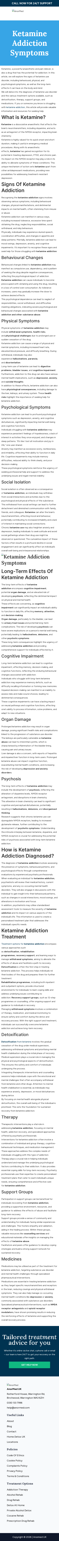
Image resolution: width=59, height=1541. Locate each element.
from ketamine (16, 1041)
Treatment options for (22, 944)
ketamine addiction (15, 107)
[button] (47, 14)
